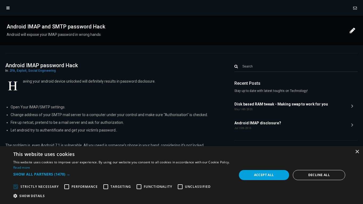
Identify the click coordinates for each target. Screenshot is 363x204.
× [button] (357, 152)
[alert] (181, 175)
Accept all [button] (264, 175)
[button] (121, 174)
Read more (21, 167)
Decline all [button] (319, 175)
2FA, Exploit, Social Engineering (33, 71)
